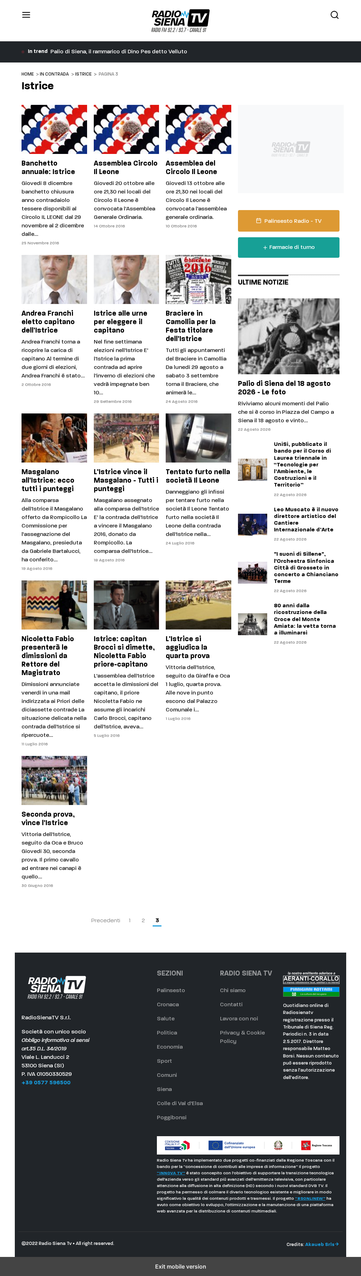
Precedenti (105, 921)
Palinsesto (171, 991)
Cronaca (168, 1005)
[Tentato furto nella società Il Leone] (198, 438)
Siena (164, 1089)
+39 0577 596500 (46, 1083)
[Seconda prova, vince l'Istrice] (54, 780)
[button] (26, 20)
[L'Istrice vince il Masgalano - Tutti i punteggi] (126, 438)
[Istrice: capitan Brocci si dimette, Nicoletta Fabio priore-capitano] (126, 605)
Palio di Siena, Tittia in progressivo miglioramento (115, 52)
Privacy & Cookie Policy (242, 1037)
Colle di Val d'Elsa (180, 1104)
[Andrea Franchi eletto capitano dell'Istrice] (54, 279)
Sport (164, 1061)
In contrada (54, 74)
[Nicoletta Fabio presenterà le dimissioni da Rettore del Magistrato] (54, 605)
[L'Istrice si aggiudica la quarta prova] (198, 605)
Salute (166, 1019)
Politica (167, 1033)
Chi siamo (233, 991)
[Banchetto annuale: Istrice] (54, 129)
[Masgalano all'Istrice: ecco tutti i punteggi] (54, 438)
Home (28, 74)
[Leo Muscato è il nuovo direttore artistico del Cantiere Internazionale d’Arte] (252, 525)
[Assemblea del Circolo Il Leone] (198, 129)
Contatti (231, 1005)
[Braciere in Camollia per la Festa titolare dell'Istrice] (198, 279)
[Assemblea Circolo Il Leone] (126, 129)
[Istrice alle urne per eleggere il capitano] (126, 279)
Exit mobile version (180, 1266)
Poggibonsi (171, 1118)
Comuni (167, 1075)
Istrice (83, 74)
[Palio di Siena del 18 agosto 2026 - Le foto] (288, 336)
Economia (170, 1047)
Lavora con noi (239, 1019)
